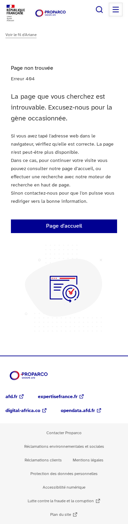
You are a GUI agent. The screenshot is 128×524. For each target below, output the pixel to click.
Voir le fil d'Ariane (21, 35)
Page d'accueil (64, 226)
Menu (116, 9)
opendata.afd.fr (78, 410)
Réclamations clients (43, 460)
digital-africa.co (22, 410)
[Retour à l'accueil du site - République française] (50, 13)
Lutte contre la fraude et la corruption (61, 501)
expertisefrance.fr (57, 396)
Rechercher (99, 9)
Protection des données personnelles (64, 474)
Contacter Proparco (64, 433)
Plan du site (60, 514)
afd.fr (11, 396)
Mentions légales (88, 460)
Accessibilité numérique (64, 487)
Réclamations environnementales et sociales (64, 446)
